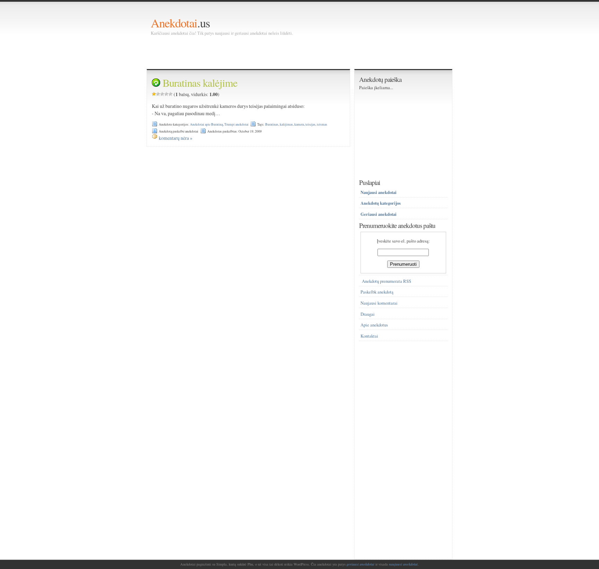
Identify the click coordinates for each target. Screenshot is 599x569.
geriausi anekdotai (360, 564)
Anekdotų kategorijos (381, 203)
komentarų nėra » (175, 138)
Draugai (368, 314)
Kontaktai (369, 336)
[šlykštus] (154, 94)
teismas (322, 124)
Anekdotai (174, 23)
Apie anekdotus (374, 325)
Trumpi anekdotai (236, 124)
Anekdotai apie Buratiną (206, 124)
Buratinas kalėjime (200, 83)
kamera (299, 124)
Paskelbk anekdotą (377, 292)
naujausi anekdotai (403, 564)
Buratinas (271, 124)
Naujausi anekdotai (379, 192)
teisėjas (310, 124)
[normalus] (162, 94)
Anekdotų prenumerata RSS (386, 281)
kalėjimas (286, 124)
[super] (170, 94)
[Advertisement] (277, 52)
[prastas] (158, 94)
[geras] (166, 94)
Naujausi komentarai (379, 303)
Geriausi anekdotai (379, 214)
